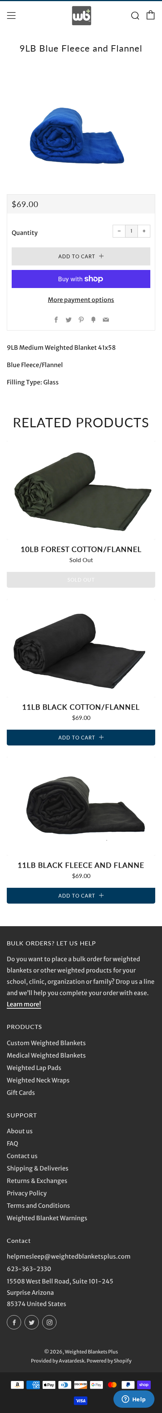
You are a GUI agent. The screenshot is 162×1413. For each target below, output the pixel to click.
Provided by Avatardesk (57, 1361)
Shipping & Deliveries (38, 1168)
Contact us (22, 1156)
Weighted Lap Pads (34, 1068)
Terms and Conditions (38, 1205)
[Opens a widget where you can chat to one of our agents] (133, 1399)
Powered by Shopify (109, 1361)
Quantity (25, 232)
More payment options (81, 299)
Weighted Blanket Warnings (47, 1218)
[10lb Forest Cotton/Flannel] (81, 490)
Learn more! (24, 1004)
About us (20, 1131)
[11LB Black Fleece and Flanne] (81, 806)
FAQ (12, 1143)
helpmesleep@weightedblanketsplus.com (69, 1256)
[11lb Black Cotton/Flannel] (81, 648)
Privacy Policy (27, 1193)
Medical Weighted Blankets (46, 1055)
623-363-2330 (29, 1269)
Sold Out (81, 580)
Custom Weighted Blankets (46, 1043)
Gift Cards (21, 1092)
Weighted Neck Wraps (38, 1080)
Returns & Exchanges (37, 1180)
